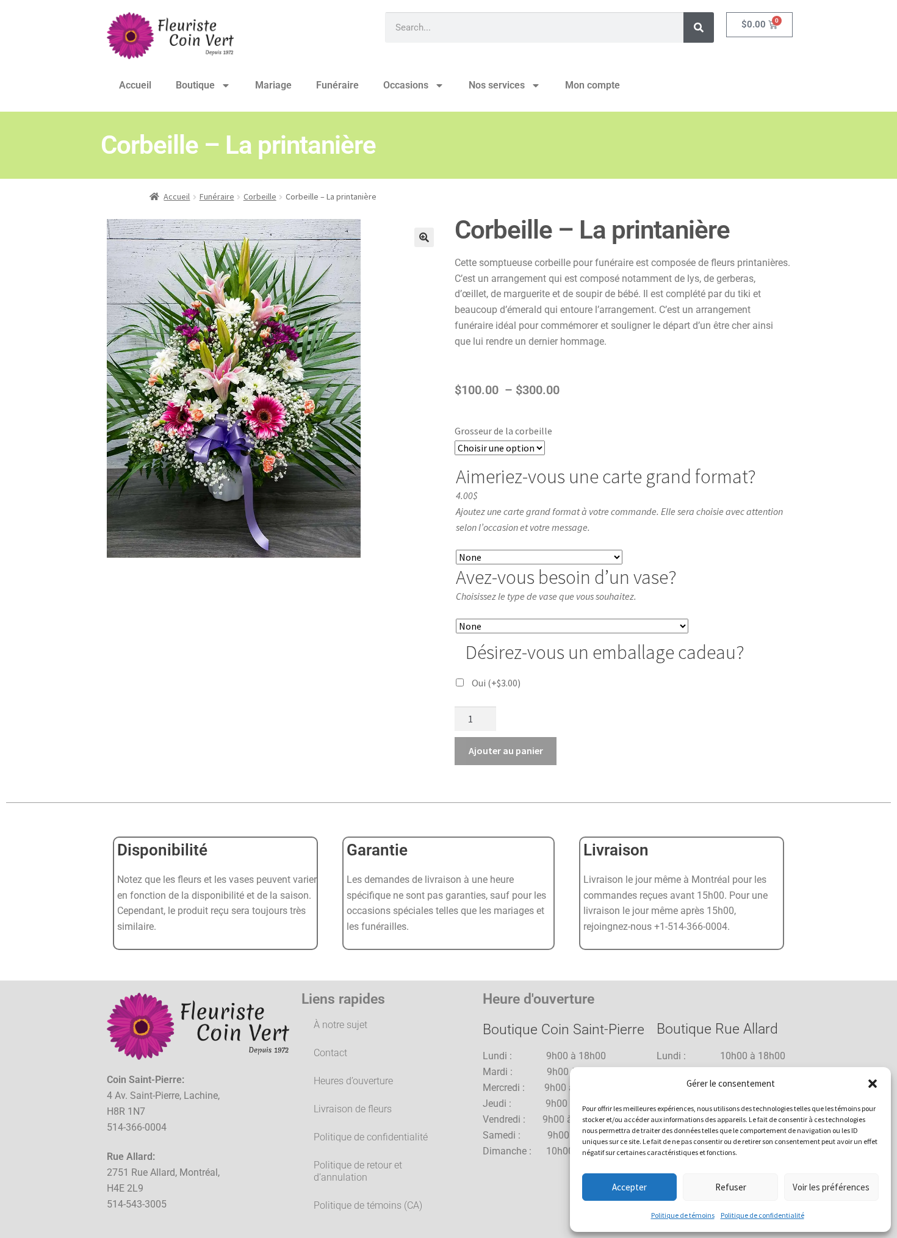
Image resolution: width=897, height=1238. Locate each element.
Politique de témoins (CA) (368, 1205)
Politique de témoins (683, 1215)
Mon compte (592, 85)
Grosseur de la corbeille (503, 431)
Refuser (730, 1187)
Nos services (497, 85)
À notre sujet (340, 1025)
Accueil (135, 85)
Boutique (195, 85)
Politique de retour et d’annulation (358, 1171)
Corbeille (259, 196)
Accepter (629, 1187)
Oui (496, 683)
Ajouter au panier (506, 750)
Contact (330, 1053)
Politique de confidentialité (762, 1215)
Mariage (273, 85)
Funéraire (337, 85)
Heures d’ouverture (353, 1081)
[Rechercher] (698, 27)
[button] (872, 1084)
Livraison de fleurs (353, 1109)
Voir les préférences (831, 1187)
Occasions (405, 85)
